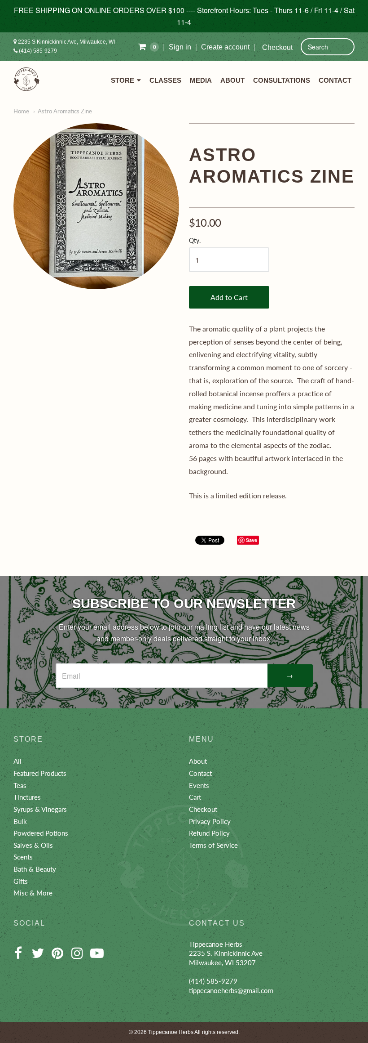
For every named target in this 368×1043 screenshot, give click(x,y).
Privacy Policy (210, 821)
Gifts (20, 881)
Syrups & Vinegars (40, 809)
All (17, 761)
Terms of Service (213, 845)
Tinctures (27, 797)
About (232, 80)
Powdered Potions (40, 833)
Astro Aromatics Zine (65, 111)
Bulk (20, 821)
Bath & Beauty (34, 869)
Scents (23, 857)
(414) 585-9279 (37, 51)
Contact (335, 80)
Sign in (180, 47)
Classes (165, 80)
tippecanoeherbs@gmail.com (231, 990)
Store (122, 80)
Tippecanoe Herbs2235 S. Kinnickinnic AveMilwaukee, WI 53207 (226, 953)
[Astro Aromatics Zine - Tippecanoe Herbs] (96, 206)
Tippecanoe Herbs (170, 1032)
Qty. (195, 240)
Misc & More (33, 893)
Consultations (281, 80)
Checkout (277, 47)
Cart (195, 797)
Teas (19, 785)
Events (199, 785)
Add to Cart (229, 297)
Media (201, 80)
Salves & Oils (33, 845)
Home (21, 111)
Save (251, 540)
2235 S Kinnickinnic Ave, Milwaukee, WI (66, 42)
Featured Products (39, 773)
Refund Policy (209, 833)
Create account (225, 47)
